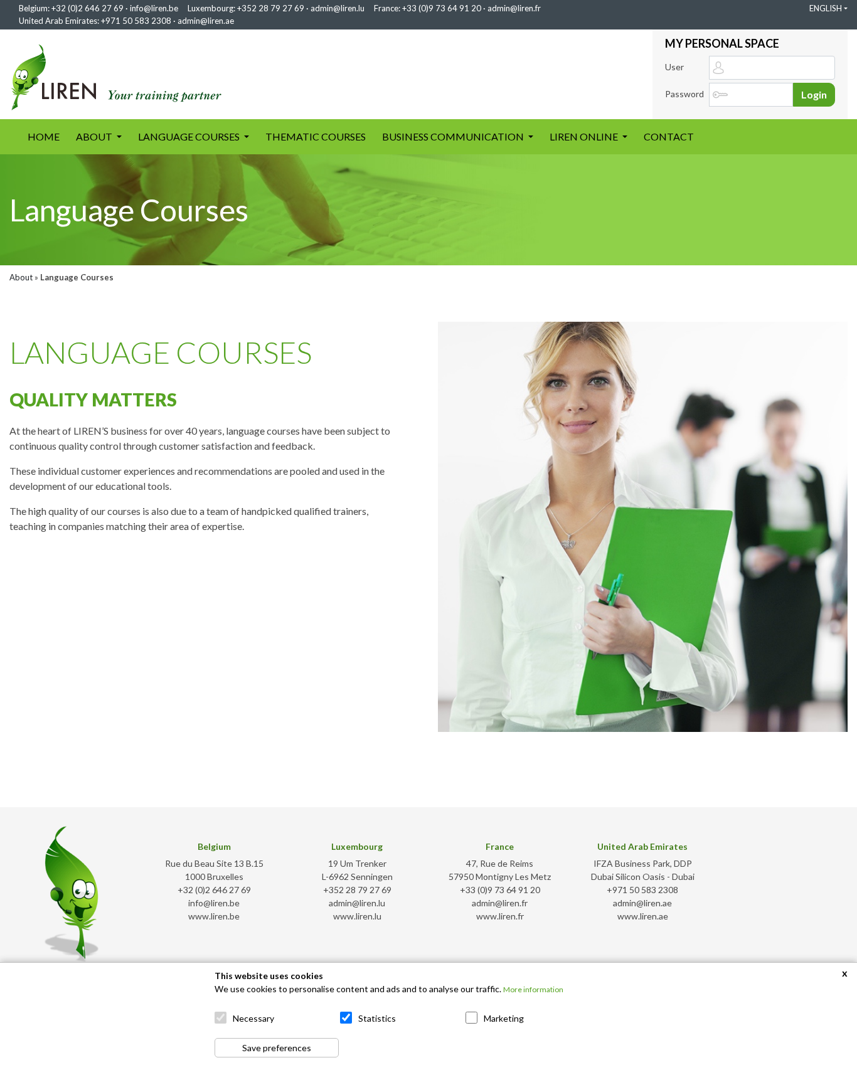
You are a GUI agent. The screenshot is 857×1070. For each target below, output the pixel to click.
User (674, 66)
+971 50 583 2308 (136, 21)
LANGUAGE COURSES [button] (190, 136)
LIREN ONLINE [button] (585, 136)
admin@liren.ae (206, 21)
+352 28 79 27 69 (270, 8)
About (21, 277)
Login (814, 94)
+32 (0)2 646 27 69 (87, 8)
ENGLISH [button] (825, 8)
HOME (48, 136)
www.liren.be (214, 916)
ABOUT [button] (95, 136)
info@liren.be (154, 8)
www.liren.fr (500, 916)
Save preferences (276, 1047)
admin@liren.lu (338, 8)
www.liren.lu (357, 916)
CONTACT (669, 136)
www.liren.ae (642, 916)
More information (533, 989)
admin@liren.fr (514, 8)
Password (684, 93)
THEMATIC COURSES (315, 136)
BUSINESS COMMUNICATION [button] (454, 136)
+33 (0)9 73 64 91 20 (441, 8)
